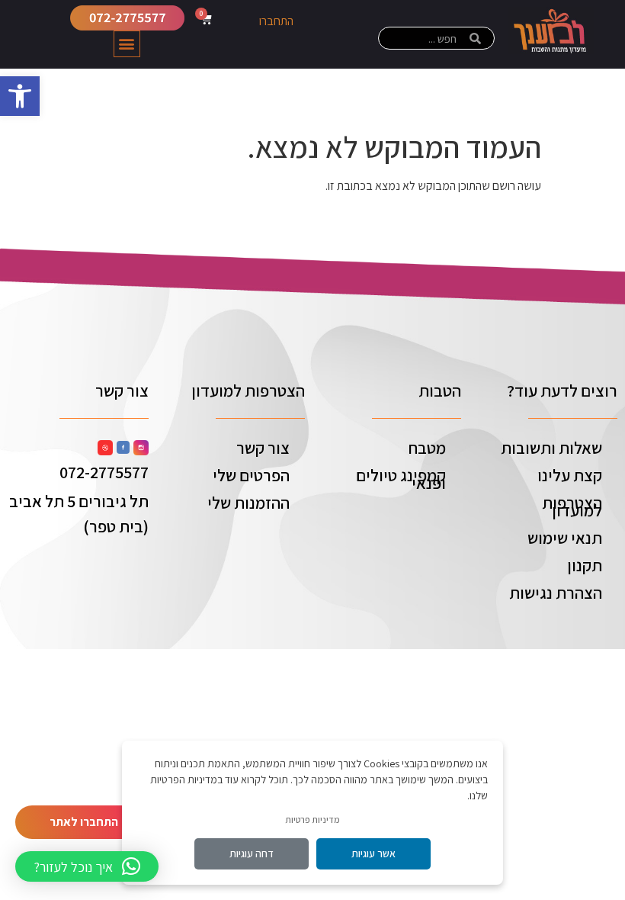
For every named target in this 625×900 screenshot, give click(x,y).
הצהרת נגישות (555, 592)
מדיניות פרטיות (312, 819)
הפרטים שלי (251, 475)
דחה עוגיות (251, 853)
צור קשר (263, 447)
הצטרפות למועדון (572, 506)
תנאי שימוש (564, 537)
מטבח (427, 447)
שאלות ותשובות (551, 447)
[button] (20, 96)
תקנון (584, 565)
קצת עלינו (569, 475)
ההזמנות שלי (248, 502)
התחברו (276, 21)
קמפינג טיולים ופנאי (401, 478)
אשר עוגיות (373, 853)
